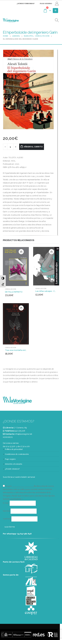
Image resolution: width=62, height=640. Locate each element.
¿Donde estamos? (12, 469)
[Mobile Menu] (55, 10)
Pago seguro (46, 3)
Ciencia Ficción (10, 289)
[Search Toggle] (57, 20)
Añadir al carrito (33, 147)
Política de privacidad (13, 449)
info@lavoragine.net (23, 434)
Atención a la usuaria (13, 464)
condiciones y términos (22, 486)
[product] (16, 266)
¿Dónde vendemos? (26, 3)
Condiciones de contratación (17, 454)
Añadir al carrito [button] (21, 251)
